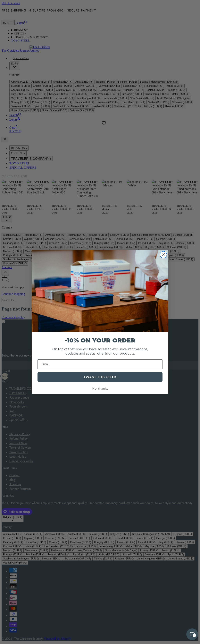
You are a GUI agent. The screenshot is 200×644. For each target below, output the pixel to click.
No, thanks (100, 388)
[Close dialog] (163, 254)
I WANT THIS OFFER (100, 376)
